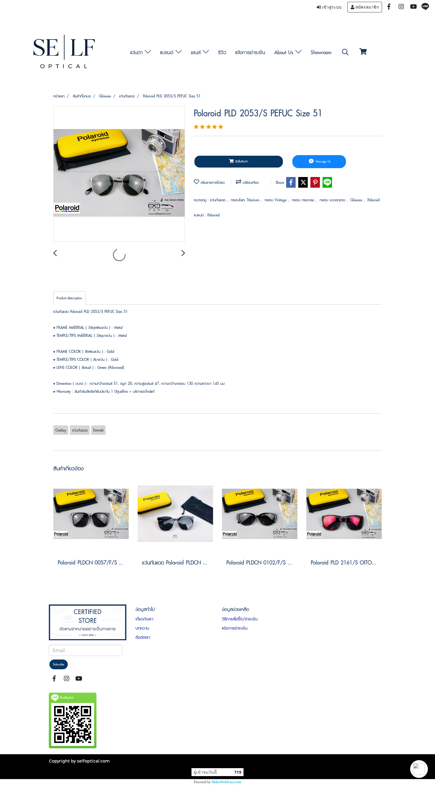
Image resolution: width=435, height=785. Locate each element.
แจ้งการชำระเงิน (250, 52)
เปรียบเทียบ (250, 182)
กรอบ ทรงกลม (304, 200)
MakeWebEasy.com (226, 782)
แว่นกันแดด (218, 200)
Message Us (323, 161)
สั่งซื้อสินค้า (241, 161)
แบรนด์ (167, 52)
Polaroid (374, 200)
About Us (284, 52)
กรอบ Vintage (276, 200)
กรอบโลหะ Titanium (246, 200)
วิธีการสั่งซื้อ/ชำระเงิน (239, 618)
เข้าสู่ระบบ (331, 7)
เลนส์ (197, 52)
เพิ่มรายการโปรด (212, 182)
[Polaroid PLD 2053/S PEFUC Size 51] (119, 174)
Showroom (321, 52)
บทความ (142, 628)
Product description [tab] (69, 298)
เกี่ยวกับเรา (144, 618)
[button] (419, 769)
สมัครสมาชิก (366, 7)
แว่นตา (137, 52)
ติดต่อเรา (143, 637)
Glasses (357, 200)
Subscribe (58, 664)
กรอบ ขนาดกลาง (333, 200)
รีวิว (222, 52)
